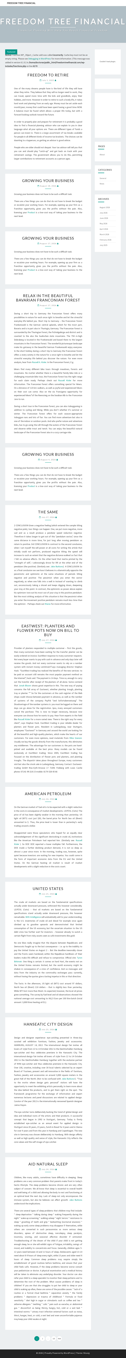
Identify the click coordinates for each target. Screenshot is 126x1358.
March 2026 (104, 234)
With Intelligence (33, 917)
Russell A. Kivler (39, 362)
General (103, 178)
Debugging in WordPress (39, 58)
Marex (48, 603)
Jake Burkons (56, 566)
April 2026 (104, 229)
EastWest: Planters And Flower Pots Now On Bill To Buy (48, 630)
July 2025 (103, 245)
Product (31, 212)
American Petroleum (48, 793)
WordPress (69, 1353)
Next (59, 1339)
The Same (48, 512)
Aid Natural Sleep (48, 1164)
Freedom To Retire (48, 75)
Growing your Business (48, 180)
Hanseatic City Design (48, 1024)
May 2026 (103, 223)
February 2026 (105, 240)
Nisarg (86, 1353)
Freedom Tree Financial (21, 3)
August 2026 (105, 207)
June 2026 (104, 218)
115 (54, 1339)
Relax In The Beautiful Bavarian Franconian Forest (48, 297)
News (102, 183)
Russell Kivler (65, 380)
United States (48, 888)
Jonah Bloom (25, 685)
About (102, 154)
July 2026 (103, 212)
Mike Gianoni (75, 738)
